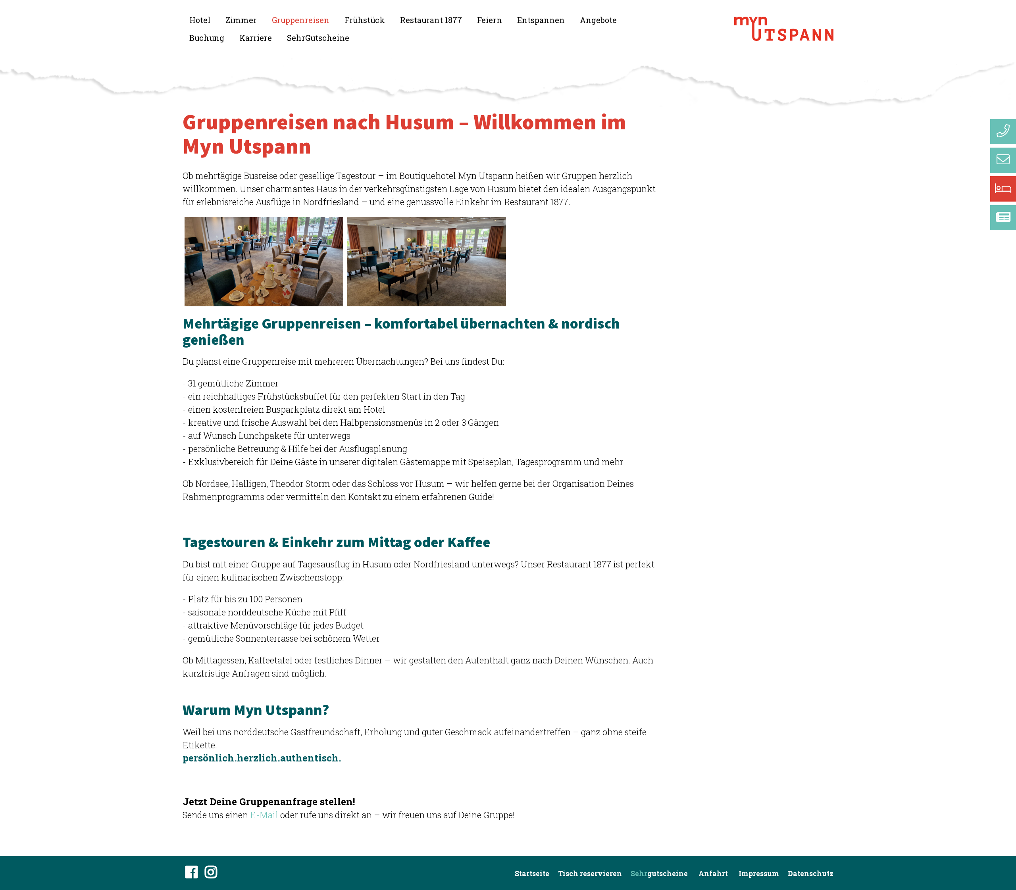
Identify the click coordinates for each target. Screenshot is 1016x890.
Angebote (598, 20)
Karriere (255, 38)
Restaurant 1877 (431, 20)
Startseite (532, 873)
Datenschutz (810, 873)
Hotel (199, 20)
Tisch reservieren (590, 873)
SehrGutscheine (318, 38)
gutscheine (659, 873)
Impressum (759, 873)
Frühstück (364, 20)
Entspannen (541, 20)
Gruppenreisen (300, 20)
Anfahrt (713, 873)
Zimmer (241, 20)
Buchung (206, 38)
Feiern (489, 20)
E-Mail (264, 815)
